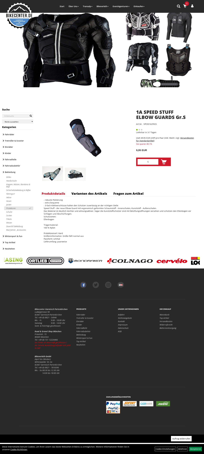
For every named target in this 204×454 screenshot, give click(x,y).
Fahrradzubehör (12, 165)
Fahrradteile (10, 159)
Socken (9, 215)
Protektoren (11, 208)
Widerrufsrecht (166, 324)
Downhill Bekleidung (14, 226)
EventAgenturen (120, 6)
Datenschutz (123, 328)
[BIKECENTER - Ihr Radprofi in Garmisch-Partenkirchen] (19, 15)
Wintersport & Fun (13, 236)
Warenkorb (164, 314)
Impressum (123, 324)
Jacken (8, 204)
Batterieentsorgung (168, 328)
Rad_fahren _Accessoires (16, 230)
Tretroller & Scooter (14, 140)
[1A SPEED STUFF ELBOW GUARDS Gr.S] (85, 138)
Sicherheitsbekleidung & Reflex (18, 190)
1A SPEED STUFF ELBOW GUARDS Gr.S (161, 114)
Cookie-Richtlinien (18, 449)
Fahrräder (9, 134)
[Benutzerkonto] (192, 6)
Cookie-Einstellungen (165, 449)
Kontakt (121, 321)
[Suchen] (30, 116)
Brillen (8, 177)
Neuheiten (10, 248)
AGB (119, 331)
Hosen (8, 201)
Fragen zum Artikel (128, 193)
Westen (9, 222)
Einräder (9, 147)
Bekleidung (10, 172)
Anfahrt (121, 314)
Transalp (87, 6)
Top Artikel (10, 242)
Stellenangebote (125, 318)
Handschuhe (11, 180)
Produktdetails (53, 193)
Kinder (8, 153)
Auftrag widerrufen (181, 438)
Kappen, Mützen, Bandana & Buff (18, 185)
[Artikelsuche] (178, 6)
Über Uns (73, 6)
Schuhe (9, 212)
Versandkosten (166, 321)
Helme (8, 197)
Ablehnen (182, 449)
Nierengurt (10, 193)
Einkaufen (138, 6)
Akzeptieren (195, 449)
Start (62, 6)
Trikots (9, 219)
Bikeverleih (102, 6)
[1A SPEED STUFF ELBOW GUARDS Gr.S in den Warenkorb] (163, 162)
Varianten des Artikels (89, 193)
